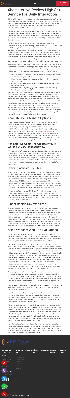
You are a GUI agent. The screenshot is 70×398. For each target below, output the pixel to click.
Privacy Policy (53, 351)
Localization (20, 359)
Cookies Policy (63, 351)
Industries (29, 350)
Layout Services (19, 362)
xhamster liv (46, 131)
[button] (34, 3)
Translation (20, 355)
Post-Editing (18, 367)
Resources (45, 350)
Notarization (20, 357)
